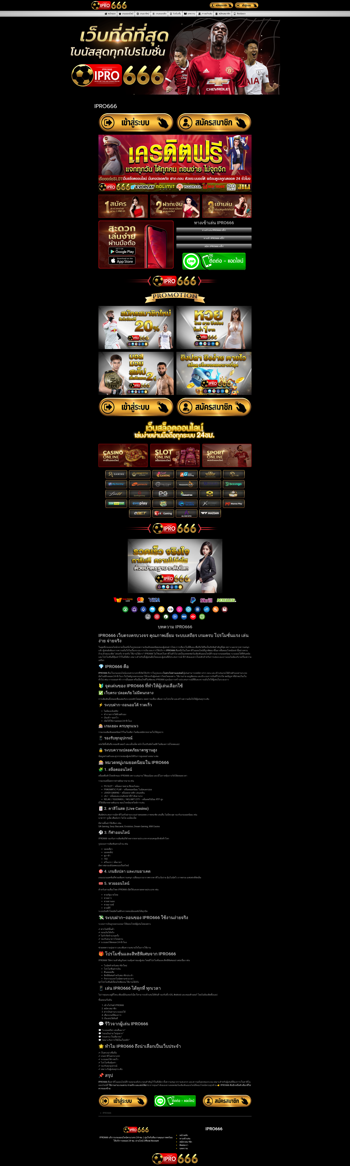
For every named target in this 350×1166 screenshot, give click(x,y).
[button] (175, 1113)
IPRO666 (107, 1113)
